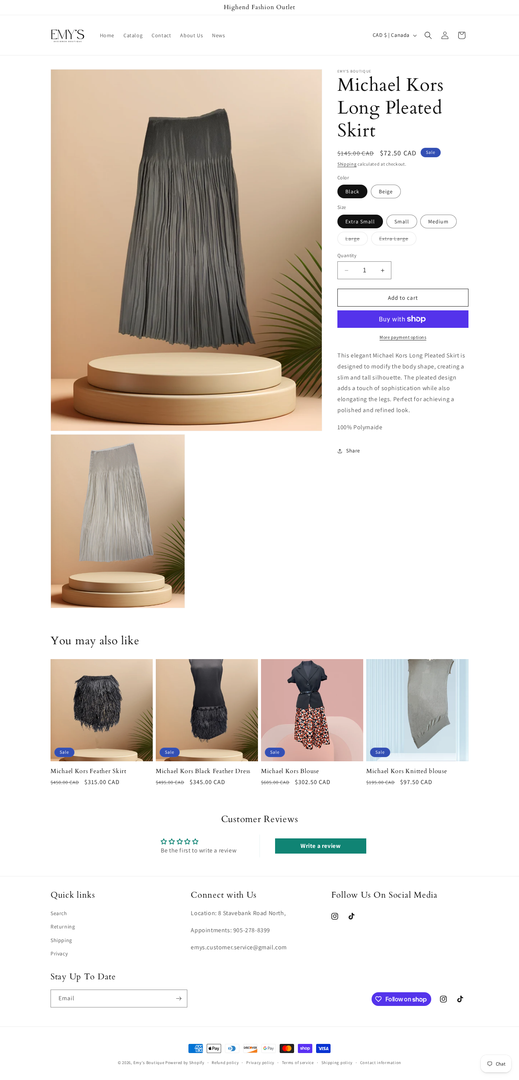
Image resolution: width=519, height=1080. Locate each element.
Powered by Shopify (184, 1062)
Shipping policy (337, 1062)
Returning (63, 926)
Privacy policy (260, 1062)
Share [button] (353, 450)
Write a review (320, 846)
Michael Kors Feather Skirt (89, 771)
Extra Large (397, 240)
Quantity (346, 255)
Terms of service (298, 1062)
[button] (428, 35)
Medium (438, 221)
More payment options (403, 337)
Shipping (347, 164)
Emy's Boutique (149, 1062)
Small (401, 221)
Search (59, 913)
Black (352, 191)
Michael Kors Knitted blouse (406, 771)
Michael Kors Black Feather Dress (203, 771)
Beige (386, 191)
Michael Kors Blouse (290, 771)
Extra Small (360, 221)
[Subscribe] (178, 998)
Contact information (380, 1062)
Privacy (59, 953)
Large (356, 240)
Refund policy (225, 1062)
